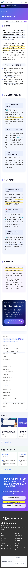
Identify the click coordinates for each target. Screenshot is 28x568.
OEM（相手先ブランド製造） (10, 354)
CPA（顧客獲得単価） (8, 372)
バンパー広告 (6, 374)
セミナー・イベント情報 (20, 548)
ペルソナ (10, 30)
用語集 (3, 543)
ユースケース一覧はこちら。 (8, 469)
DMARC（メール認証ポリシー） (10, 351)
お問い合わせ (18, 535)
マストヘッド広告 (7, 377)
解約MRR (5, 406)
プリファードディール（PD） (10, 398)
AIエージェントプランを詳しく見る (13, 321)
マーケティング (17, 21)
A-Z (14, 341)
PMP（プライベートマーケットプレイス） (13, 403)
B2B (3, 43)
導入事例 (3, 538)
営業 (7, 110)
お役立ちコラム (19, 540)
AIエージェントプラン (7, 545)
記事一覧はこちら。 (6, 442)
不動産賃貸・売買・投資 (19, 558)
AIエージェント (6, 369)
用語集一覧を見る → (7, 386)
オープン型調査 (6, 359)
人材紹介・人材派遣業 (19, 564)
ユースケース (18, 543)
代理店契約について (6, 548)
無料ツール (18, 545)
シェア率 (5, 383)
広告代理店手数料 (7, 380)
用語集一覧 (9, 21)
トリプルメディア (7, 362)
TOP (2, 21)
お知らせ (17, 533)
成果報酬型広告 (6, 395)
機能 (2, 535)
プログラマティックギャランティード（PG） (14, 401)
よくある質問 (18, 538)
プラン (3, 540)
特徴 (2, 533)
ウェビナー (5, 356)
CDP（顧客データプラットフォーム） (12, 348)
